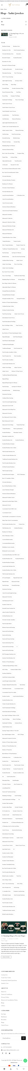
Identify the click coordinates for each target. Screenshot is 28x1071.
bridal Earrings (16, 138)
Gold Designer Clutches (8, 837)
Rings (4, 938)
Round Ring (5, 96)
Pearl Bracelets (18, 161)
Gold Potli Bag (18, 795)
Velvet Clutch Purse (20, 845)
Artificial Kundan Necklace (8, 466)
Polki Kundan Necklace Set (8, 451)
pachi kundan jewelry (7, 902)
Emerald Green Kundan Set (8, 608)
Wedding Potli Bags (6, 795)
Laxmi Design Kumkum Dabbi (9, 681)
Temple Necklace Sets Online (9, 237)
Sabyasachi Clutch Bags (7, 424)
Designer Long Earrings (19, 891)
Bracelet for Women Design (8, 65)
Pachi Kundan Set (18, 348)
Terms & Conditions (6, 994)
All (13, 21)
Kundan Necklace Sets (7, 700)
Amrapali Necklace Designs (8, 294)
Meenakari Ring (5, 780)
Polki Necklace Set (6, 528)
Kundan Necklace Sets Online (9, 447)
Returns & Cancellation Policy (9, 1000)
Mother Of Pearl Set (7, 749)
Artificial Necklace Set (7, 616)
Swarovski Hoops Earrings (8, 639)
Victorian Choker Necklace (8, 187)
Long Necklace (5, 115)
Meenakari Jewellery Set (8, 436)
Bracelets (19, 53)
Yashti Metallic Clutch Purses (9, 111)
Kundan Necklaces (19, 440)
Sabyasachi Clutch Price (7, 841)
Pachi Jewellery (17, 356)
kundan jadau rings (7, 807)
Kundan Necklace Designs (8, 443)
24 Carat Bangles (6, 577)
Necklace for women (7, 531)
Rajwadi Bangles (6, 336)
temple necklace (6, 428)
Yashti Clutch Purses (7, 103)
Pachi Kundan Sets (6, 765)
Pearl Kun (19, 876)
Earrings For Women (16, 252)
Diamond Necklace (16, 119)
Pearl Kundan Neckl (6, 623)
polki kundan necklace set (8, 574)
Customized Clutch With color (9, 508)
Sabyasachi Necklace (7, 233)
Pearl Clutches (19, 325)
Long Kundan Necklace (18, 696)
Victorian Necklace (6, 176)
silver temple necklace (7, 245)
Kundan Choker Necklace (8, 860)
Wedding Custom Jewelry (8, 547)
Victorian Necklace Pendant (8, 180)
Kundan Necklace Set (7, 440)
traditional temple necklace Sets (10, 249)
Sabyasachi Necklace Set (8, 229)
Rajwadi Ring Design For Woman (9, 382)
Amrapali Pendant (21, 298)
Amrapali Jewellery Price (8, 298)
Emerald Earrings (16, 585)
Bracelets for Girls (6, 61)
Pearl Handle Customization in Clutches (11, 516)
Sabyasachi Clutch (6, 505)
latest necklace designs (8, 489)
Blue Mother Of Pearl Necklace (9, 753)
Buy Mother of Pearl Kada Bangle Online (11, 333)
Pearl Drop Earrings (6, 314)
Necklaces (4, 1017)
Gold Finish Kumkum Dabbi (8, 677)
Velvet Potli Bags (17, 719)
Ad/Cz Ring (5, 669)
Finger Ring (5, 157)
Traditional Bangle (6, 348)
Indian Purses (5, 329)
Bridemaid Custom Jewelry (8, 551)
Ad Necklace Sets (6, 757)
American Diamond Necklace (9, 206)
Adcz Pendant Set (18, 784)
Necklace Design (6, 46)
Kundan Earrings (19, 69)
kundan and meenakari (7, 856)
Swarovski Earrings (6, 635)
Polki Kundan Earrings (7, 470)
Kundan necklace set (7, 558)
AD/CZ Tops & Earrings (7, 76)
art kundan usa (6, 811)
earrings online (18, 80)
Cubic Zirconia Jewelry (7, 203)
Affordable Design (6, 895)
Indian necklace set (17, 814)
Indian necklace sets (7, 726)
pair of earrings (18, 73)
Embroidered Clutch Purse (8, 317)
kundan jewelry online (7, 853)
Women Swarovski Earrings (8, 627)
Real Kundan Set (15, 761)
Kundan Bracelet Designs (8, 474)
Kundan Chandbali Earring (8, 864)
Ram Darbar (22, 684)
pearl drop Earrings (16, 134)
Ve (19, 799)
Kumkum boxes (18, 723)
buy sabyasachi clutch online (9, 417)
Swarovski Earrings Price (8, 642)
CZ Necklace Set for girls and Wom (10, 826)
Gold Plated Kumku (6, 688)
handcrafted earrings (17, 830)
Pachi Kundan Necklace (19, 50)
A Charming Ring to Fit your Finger (13, 936)
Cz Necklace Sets (21, 195)
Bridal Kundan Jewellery (7, 876)
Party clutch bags (19, 99)
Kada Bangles (16, 780)
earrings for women (16, 386)
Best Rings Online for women (9, 283)
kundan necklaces (19, 558)
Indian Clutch (19, 260)
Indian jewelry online (7, 130)
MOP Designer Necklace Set (9, 654)
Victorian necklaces (7, 482)
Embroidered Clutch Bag (8, 833)
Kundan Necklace (6, 432)
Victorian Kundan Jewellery (8, 619)
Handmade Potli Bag (7, 723)
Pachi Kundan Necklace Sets (9, 463)
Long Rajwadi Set (6, 788)
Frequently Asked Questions (9, 980)
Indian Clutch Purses (19, 314)
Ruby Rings (13, 84)
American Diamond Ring (7, 149)
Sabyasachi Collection (7, 218)
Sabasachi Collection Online (8, 222)
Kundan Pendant (19, 807)
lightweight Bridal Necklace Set (9, 122)
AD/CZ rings (21, 734)
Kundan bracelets (17, 57)
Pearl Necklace (15, 115)
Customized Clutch (6, 512)
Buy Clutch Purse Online (8, 271)
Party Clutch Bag (18, 264)
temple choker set (20, 245)
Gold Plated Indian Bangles (8, 340)
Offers (3, 1005)
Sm (3, 776)
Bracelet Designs (6, 57)
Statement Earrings (6, 589)
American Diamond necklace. (9, 493)
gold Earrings (5, 134)
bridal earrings (16, 390)
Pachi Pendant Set (6, 356)
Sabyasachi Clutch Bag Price (8, 409)
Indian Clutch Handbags (8, 268)
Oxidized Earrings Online (8, 306)
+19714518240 (7, 1047)
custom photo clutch (7, 845)
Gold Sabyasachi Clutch (7, 600)
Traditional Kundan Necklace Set (10, 459)
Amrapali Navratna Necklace (8, 291)
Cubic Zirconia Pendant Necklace (10, 210)
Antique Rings (14, 157)
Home (2, 9)
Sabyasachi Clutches (7, 413)
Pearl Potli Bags (6, 719)
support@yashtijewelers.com (11, 1050)
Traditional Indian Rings (19, 275)
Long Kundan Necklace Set (8, 363)
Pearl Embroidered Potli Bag (8, 321)
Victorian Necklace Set (7, 191)
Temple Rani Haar (20, 424)
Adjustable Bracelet (7, 161)
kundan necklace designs (8, 562)
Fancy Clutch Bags (6, 275)
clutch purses (5, 830)
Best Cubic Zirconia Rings (8, 153)
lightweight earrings (7, 80)
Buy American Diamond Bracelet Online (11, 168)
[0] (26, 5)
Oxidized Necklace (18, 528)
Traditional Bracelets (7, 69)
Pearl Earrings (5, 252)
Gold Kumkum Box (11, 776)
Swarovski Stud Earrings (8, 631)
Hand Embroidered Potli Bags (9, 711)
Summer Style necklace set (8, 658)
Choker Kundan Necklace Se (9, 704)
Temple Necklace (6, 241)
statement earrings (6, 394)
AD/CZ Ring (5, 84)
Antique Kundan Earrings (8, 310)
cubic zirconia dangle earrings (9, 401)
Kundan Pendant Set (18, 768)
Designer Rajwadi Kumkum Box (9, 684)
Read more (6, 957)
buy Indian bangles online (8, 734)
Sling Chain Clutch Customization (10, 520)
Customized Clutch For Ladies (9, 692)
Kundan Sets (5, 761)
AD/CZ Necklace (21, 474)
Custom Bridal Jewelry (7, 539)
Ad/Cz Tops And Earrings (8, 883)
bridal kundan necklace (7, 914)
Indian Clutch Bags (6, 264)
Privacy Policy (5, 997)
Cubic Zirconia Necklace (7, 199)
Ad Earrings (16, 887)
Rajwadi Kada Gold (17, 577)
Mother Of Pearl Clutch (17, 371)
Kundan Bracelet (6, 772)
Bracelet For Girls (15, 164)
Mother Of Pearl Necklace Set (9, 746)
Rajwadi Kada (5, 581)
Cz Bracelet (5, 164)
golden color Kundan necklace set (10, 126)
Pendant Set (5, 822)
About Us (3, 991)
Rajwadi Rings (5, 378)
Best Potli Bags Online (7, 325)
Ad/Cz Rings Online (6, 879)
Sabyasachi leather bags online (9, 501)
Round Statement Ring (7, 92)
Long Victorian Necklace (8, 195)
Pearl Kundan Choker (19, 765)
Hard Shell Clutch (6, 849)
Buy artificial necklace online (9, 486)
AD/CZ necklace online (7, 535)
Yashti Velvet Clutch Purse (8, 107)
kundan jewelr (5, 814)
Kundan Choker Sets (18, 811)
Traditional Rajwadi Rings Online (9, 665)
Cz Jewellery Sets (6, 891)
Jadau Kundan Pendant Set (8, 612)
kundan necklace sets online (9, 570)
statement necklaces (7, 818)
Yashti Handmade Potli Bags (8, 707)
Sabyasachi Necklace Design (8, 226)
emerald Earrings (6, 138)
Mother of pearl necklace (8, 661)
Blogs (2, 1003)
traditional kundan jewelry (8, 910)
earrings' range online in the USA (10, 730)
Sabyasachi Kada (15, 581)
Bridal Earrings (5, 256)
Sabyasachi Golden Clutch (8, 497)
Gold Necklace (5, 119)
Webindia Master (14, 1062)
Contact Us (4, 975)
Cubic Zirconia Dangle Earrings (9, 593)
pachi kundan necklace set (8, 906)
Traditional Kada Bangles (8, 344)
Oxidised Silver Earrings (7, 260)
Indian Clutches (18, 367)
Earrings (23, 249)
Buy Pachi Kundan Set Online (9, 868)
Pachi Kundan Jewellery (7, 359)
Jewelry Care (4, 983)
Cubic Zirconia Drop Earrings (18, 256)
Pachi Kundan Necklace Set (8, 872)
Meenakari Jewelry (18, 432)
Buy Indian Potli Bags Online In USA (10, 715)
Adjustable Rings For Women (9, 287)
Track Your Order (6, 977)
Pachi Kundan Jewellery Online (9, 352)
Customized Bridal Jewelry (8, 543)
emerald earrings (6, 390)
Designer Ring (20, 153)
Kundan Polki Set (6, 768)
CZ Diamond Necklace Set (17, 822)
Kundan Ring (17, 141)
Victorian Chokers (6, 784)
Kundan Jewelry (6, 696)
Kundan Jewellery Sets (18, 772)
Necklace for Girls (6, 50)
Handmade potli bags (7, 99)
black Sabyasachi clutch (8, 421)
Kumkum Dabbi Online (16, 669)
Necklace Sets (16, 46)
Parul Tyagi (4, 940)
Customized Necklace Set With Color (11, 554)
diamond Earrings (19, 130)
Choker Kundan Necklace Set (9, 455)
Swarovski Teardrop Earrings (9, 791)
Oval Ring (18, 92)
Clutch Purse (4, 1025)
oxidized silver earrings (7, 398)
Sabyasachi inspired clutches (9, 738)
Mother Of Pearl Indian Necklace (10, 302)
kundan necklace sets (7, 898)
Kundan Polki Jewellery (7, 803)
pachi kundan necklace (19, 895)
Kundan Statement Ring (17, 88)
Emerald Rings (5, 88)
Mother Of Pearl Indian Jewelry (9, 742)
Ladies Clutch (20, 837)
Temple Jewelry (17, 241)
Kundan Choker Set (6, 604)
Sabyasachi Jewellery (7, 214)
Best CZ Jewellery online (8, 478)
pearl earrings (5, 386)
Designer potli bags (15, 96)
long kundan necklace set (8, 566)
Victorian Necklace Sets (7, 53)
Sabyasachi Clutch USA (7, 405)
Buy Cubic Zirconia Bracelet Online (10, 172)
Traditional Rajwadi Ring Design (9, 375)
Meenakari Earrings (6, 73)
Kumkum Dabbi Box (6, 673)
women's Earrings (6, 141)
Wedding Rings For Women (8, 145)
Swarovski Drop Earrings (8, 646)
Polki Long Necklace (18, 428)
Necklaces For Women (7, 184)
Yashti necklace (19, 818)
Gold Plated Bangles (17, 336)
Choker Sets (21, 524)
